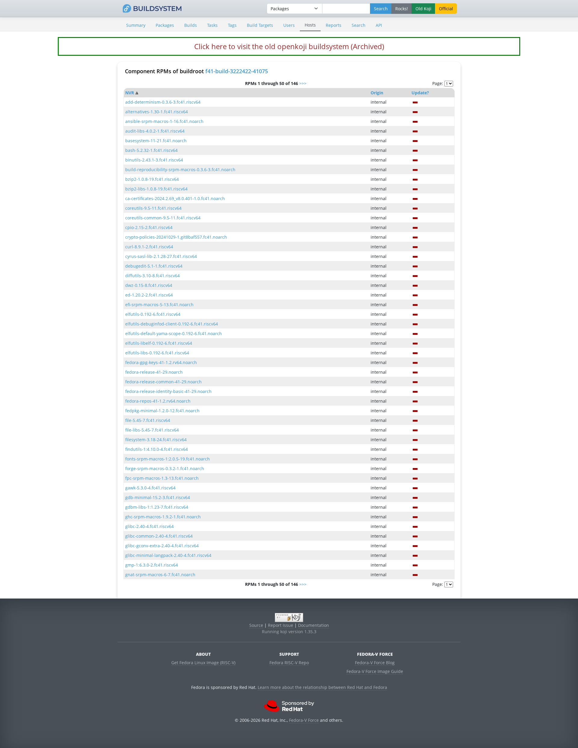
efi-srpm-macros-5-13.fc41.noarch (159, 304)
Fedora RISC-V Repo (289, 662)
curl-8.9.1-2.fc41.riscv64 (149, 247)
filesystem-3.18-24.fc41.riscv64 (156, 439)
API (379, 25)
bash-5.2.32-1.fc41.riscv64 (151, 150)
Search (358, 25)
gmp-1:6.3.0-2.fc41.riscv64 (151, 565)
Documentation (313, 625)
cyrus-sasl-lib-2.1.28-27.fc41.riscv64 (161, 256)
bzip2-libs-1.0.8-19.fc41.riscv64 (156, 189)
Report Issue (280, 625)
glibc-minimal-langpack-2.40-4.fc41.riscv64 (168, 555)
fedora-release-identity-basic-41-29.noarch (168, 391)
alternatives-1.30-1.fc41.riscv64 (156, 112)
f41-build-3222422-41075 (236, 71)
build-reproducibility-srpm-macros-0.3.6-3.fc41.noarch (180, 169)
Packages (165, 25)
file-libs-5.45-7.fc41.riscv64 (152, 430)
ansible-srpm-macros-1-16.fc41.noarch (164, 121)
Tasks (212, 25)
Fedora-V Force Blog (375, 662)
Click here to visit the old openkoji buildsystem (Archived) (289, 46)
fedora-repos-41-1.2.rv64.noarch (158, 401)
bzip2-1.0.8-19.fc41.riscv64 (152, 179)
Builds (190, 25)
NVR (129, 93)
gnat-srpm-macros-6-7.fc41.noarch (160, 574)
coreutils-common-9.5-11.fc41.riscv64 (162, 218)
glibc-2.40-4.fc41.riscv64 (149, 526)
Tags (232, 25)
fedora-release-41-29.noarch (154, 372)
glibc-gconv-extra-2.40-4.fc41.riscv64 (162, 545)
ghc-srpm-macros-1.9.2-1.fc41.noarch (163, 517)
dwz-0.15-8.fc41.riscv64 (148, 285)
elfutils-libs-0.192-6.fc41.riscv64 (157, 353)
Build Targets (260, 25)
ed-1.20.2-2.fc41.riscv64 (149, 295)
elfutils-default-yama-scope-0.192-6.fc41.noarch (173, 333)
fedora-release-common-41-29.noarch (163, 382)
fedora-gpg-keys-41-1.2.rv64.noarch (161, 362)
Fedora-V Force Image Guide (374, 671)
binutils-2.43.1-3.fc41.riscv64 (154, 160)
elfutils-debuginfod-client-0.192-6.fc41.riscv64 (171, 324)
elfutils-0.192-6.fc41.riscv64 (152, 314)
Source (256, 625)
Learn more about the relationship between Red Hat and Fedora (322, 687)
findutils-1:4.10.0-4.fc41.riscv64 (156, 449)
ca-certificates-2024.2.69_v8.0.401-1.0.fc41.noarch (175, 198)
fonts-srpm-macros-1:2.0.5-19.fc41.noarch (167, 459)
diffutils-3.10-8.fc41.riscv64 (152, 275)
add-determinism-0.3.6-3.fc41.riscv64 (162, 102)
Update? (420, 93)
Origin (377, 93)
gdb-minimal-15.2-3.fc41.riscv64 (157, 497)
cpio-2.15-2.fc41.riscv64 (148, 227)
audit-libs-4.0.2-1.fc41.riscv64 (155, 131)
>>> (302, 83)
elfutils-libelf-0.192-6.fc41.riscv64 (158, 343)
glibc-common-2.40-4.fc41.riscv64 (159, 536)
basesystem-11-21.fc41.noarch (156, 140)
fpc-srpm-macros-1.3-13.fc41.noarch (162, 478)
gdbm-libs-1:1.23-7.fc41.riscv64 (156, 507)
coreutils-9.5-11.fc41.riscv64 (153, 208)
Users (289, 25)
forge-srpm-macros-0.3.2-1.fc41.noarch (164, 468)
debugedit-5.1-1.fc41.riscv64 (153, 266)
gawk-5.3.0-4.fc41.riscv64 (150, 488)
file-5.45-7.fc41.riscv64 (147, 420)
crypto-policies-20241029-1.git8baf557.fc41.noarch (176, 237)
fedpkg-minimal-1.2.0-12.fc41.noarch (162, 410)
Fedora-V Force (304, 720)
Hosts (310, 25)
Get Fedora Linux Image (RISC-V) (203, 662)
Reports (333, 25)
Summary (135, 25)
